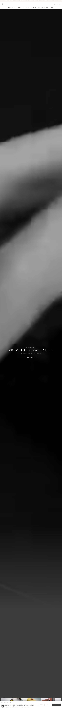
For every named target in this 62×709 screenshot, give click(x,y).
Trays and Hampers (43, 7)
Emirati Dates (11, 7)
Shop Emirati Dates (31, 357)
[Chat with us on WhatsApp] (2, 706)
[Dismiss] (60, 1)
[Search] (54, 4)
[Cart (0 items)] (60, 4)
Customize (40, 704)
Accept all (56, 704)
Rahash (52, 7)
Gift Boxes (33, 7)
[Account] (57, 4)
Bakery (20, 7)
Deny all (48, 704)
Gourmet (26, 7)
